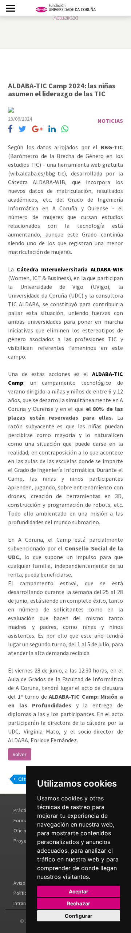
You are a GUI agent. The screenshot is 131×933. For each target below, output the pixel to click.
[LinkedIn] (52, 129)
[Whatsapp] (64, 129)
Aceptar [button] (78, 891)
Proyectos (24, 840)
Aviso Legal (25, 883)
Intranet (22, 903)
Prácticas (23, 810)
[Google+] (37, 129)
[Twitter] (22, 129)
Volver (20, 754)
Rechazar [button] (78, 903)
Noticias (110, 120)
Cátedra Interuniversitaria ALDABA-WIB (70, 269)
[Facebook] (10, 129)
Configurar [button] (78, 916)
